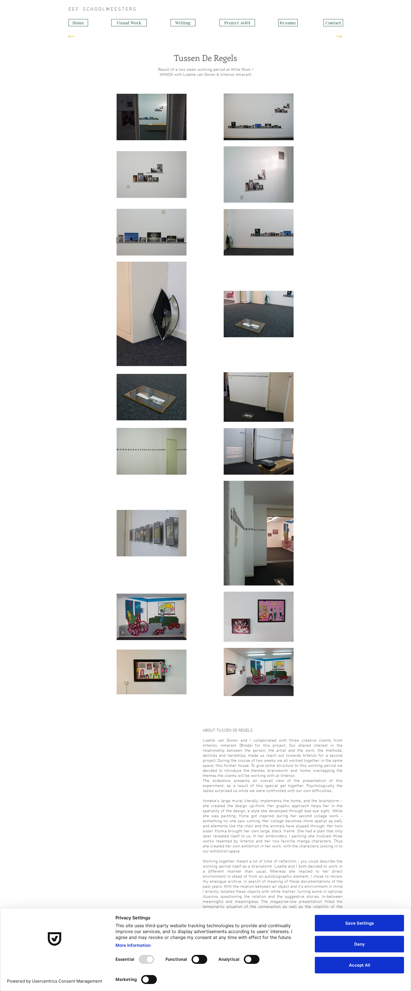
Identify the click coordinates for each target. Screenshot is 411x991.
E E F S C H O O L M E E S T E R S (173, 9)
